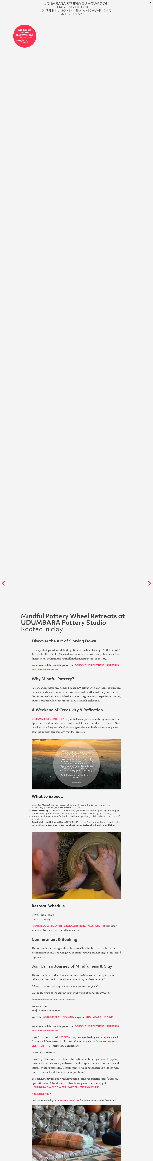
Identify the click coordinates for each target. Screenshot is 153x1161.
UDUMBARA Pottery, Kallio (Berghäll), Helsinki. (68, 925)
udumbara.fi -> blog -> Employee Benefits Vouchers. (66, 1087)
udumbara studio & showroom (76, 3)
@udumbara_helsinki (99, 1017)
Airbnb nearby (41, 1093)
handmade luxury (76, 7)
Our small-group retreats (49, 719)
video (65, 1037)
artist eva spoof (76, 13)
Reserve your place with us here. (53, 999)
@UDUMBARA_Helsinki (57, 1017)
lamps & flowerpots (90, 10)
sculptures (54, 10)
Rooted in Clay (69, 1100)
